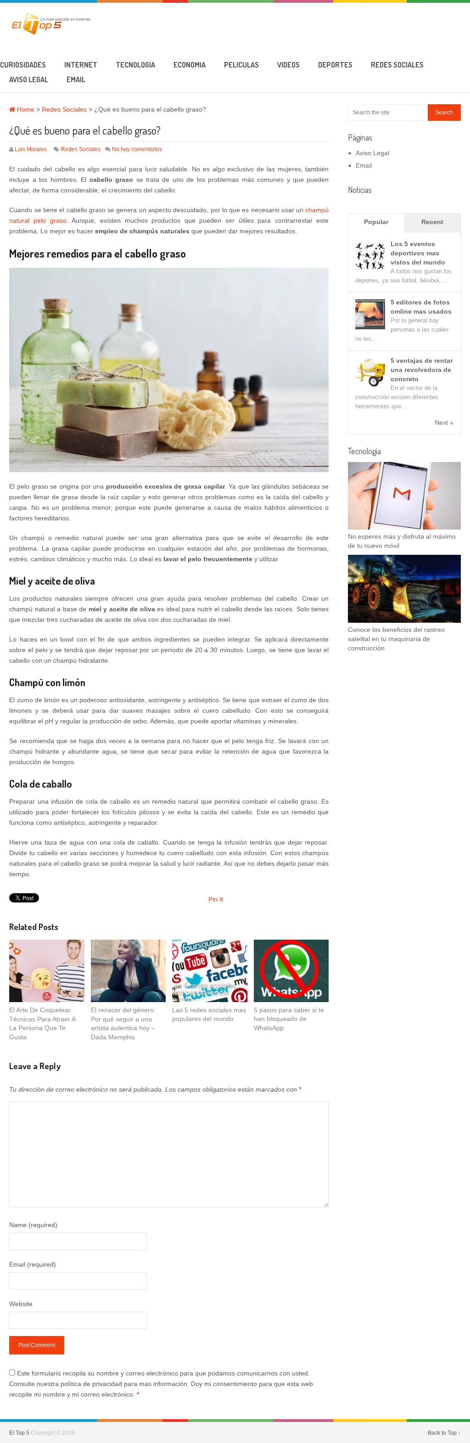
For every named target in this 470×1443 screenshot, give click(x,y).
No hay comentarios (137, 149)
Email (76, 79)
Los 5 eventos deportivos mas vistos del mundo (418, 253)
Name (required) (33, 1225)
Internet (80, 64)
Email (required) (32, 1264)
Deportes (335, 64)
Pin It (215, 899)
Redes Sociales (397, 64)
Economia (189, 64)
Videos (288, 64)
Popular (376, 221)
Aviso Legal (28, 79)
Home (24, 109)
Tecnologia (135, 64)
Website (21, 1304)
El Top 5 (19, 1433)
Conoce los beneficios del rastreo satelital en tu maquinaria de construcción (396, 639)
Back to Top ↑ (444, 1433)
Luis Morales (31, 149)
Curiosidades (23, 64)
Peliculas (241, 64)
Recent (432, 221)
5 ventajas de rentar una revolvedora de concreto (422, 370)
